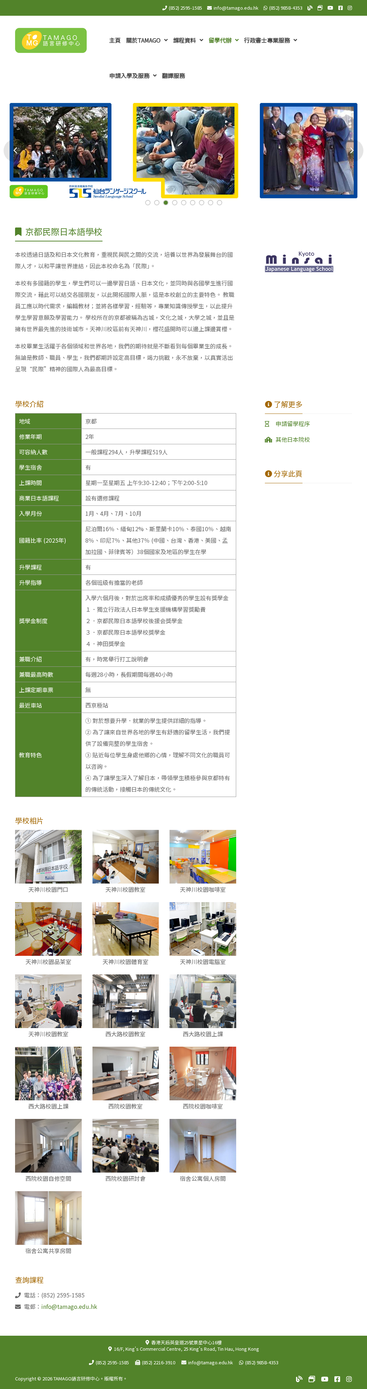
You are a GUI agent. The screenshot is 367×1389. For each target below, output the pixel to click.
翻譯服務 (173, 75)
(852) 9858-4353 (285, 7)
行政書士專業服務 (267, 40)
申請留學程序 (293, 423)
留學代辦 (221, 40)
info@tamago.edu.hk (236, 7)
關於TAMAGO (144, 40)
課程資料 (185, 40)
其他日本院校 (293, 439)
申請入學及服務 (130, 75)
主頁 (115, 40)
